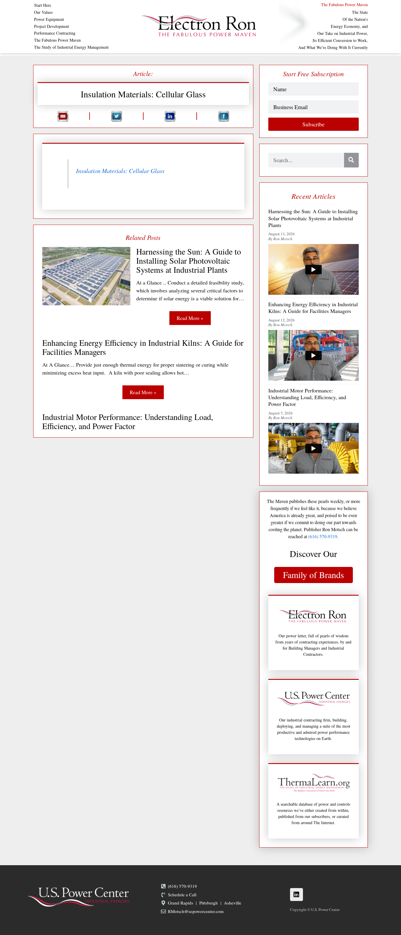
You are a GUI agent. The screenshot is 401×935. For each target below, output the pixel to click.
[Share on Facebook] (223, 116)
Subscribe (313, 124)
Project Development (51, 26)
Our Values (43, 12)
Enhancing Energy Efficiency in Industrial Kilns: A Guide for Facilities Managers (142, 347)
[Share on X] (116, 116)
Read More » (190, 318)
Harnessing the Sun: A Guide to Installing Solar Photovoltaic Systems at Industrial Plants (188, 260)
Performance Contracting (54, 33)
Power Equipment (49, 19)
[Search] (351, 160)
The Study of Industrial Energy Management (71, 47)
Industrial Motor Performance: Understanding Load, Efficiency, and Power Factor (127, 421)
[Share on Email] (63, 116)
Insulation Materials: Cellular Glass (120, 171)
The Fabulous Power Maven (57, 40)
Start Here (42, 5)
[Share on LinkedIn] (170, 116)
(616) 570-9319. (323, 536)
